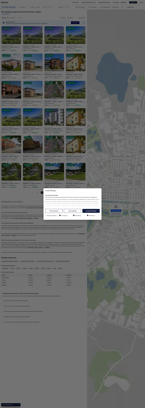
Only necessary (53, 211)
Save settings (72, 211)
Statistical (78, 215)
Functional (64, 215)
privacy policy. (72, 206)
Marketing (92, 215)
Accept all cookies (91, 211)
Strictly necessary (52, 215)
